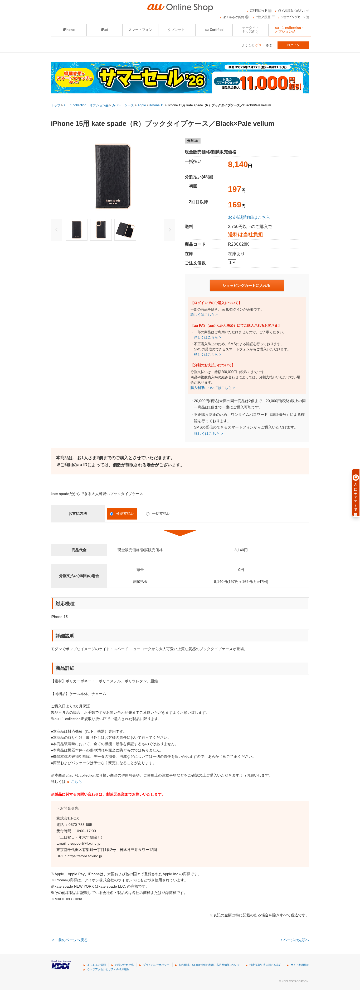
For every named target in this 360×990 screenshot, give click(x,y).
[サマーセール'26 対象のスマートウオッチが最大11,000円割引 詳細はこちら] (180, 90)
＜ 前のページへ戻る (69, 940)
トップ (55, 105)
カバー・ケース (123, 105)
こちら (76, 781)
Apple (142, 105)
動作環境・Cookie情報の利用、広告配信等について (209, 964)
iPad (104, 30)
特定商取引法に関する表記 (265, 964)
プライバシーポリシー (156, 964)
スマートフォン (140, 30)
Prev (56, 230)
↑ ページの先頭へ (294, 940)
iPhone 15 (156, 105)
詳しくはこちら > (204, 315)
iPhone (69, 30)
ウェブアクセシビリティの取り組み (108, 969)
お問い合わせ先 (124, 964)
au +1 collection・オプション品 (289, 30)
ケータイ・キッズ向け (250, 30)
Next (169, 230)
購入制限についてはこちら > (213, 388)
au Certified (214, 30)
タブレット (176, 30)
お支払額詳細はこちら (249, 217)
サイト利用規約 (300, 964)
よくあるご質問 (96, 964)
